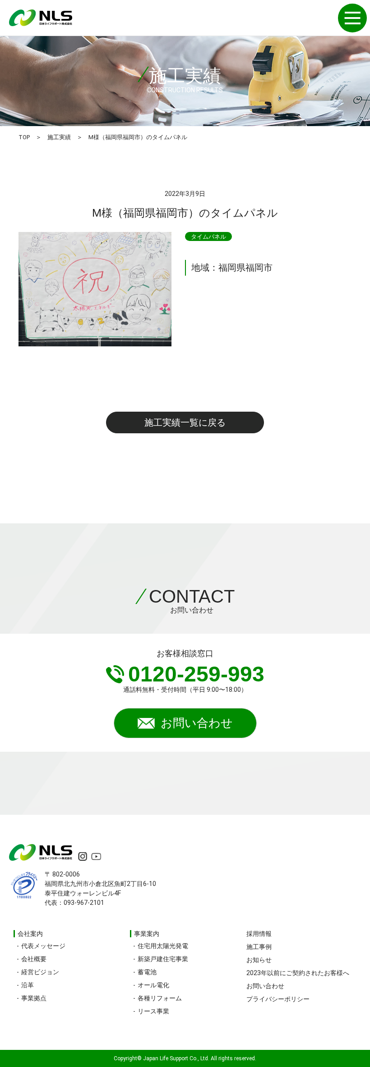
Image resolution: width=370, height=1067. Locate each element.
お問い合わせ (197, 723)
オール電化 (153, 985)
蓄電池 (147, 972)
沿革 (27, 985)
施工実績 (59, 137)
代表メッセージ (43, 945)
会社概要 (33, 959)
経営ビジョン (40, 972)
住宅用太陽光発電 (163, 945)
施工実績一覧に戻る (185, 422)
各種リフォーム (160, 998)
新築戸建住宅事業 (163, 959)
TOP (24, 137)
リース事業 (153, 1011)
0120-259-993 (196, 674)
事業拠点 (33, 998)
